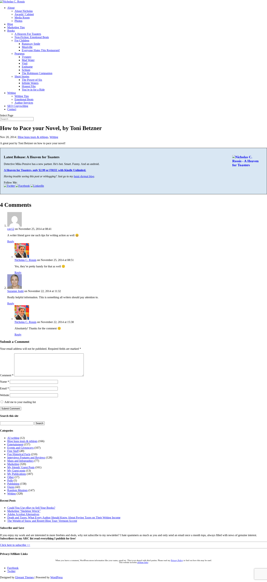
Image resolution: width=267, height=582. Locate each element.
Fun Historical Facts (18, 454)
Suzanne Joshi (15, 291)
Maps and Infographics (20, 460)
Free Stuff (13, 451)
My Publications (16, 473)
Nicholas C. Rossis (25, 260)
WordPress (56, 577)
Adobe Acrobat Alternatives (23, 514)
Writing (11, 92)
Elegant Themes (24, 577)
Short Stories (22, 76)
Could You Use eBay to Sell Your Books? (31, 507)
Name (4, 381)
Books (11, 30)
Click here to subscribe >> (15, 545)
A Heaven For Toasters (28, 33)
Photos (18, 20)
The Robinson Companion (37, 73)
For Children (22, 40)
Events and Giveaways (20, 447)
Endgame (27, 66)
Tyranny (26, 56)
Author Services (24, 102)
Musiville (27, 47)
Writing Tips (22, 96)
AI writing (13, 437)
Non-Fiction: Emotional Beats (32, 37)
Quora (11, 487)
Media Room (22, 17)
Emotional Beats (24, 99)
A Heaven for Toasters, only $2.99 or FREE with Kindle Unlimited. (45, 170)
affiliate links (142, 562)
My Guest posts (16, 470)
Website (4, 395)
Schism (26, 69)
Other (10, 477)
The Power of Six (32, 79)
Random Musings (17, 490)
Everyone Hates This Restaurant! (41, 50)
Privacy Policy (177, 560)
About (11, 7)
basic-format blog (84, 176)
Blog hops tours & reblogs (33, 137)
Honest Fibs (29, 86)
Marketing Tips (16, 27)
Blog (10, 24)
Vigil (24, 63)
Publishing (13, 483)
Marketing (13, 464)
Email (4, 388)
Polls (10, 480)
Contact (11, 109)
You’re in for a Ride (33, 89)
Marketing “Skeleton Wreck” (24, 511)
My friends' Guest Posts (21, 467)
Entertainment (15, 444)
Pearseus (20, 53)
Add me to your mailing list (20, 402)
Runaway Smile (31, 43)
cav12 (10, 228)
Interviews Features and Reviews (26, 457)
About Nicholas (24, 11)
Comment (6, 375)
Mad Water (28, 60)
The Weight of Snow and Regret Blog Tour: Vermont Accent (42, 520)
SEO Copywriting (17, 105)
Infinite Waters (30, 83)
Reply (10, 241)
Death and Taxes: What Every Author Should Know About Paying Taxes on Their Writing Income (63, 517)
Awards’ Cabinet (24, 14)
